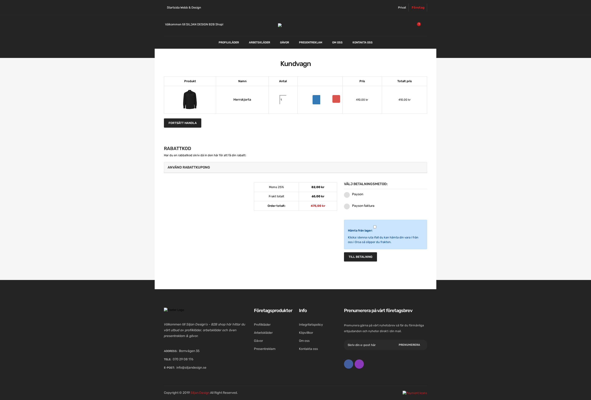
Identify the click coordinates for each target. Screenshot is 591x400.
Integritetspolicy (311, 325)
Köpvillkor (306, 333)
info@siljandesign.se (191, 368)
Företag (418, 7)
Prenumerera (409, 344)
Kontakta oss (308, 349)
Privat (402, 7)
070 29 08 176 (183, 359)
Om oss (304, 341)
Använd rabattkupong (189, 167)
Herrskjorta (242, 100)
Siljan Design (199, 393)
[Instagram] (359, 364)
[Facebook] (348, 364)
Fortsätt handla (183, 123)
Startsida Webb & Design (184, 7)
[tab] (295, 167)
